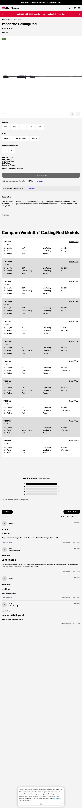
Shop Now (61, 14)
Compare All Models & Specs (12, 168)
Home (3, 19)
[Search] (70, 8)
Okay (41, 804)
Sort (62, 517)
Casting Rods (17, 19)
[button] (2, 14)
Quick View (73, 241)
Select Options (41, 175)
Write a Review (74, 512)
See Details (57, 3)
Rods (8, 19)
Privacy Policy (56, 798)
